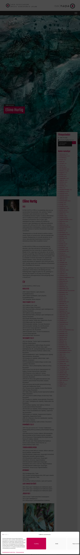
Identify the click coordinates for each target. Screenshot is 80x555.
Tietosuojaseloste (20, 552)
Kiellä (56, 543)
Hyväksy (36, 543)
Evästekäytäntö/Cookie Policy (8, 552)
